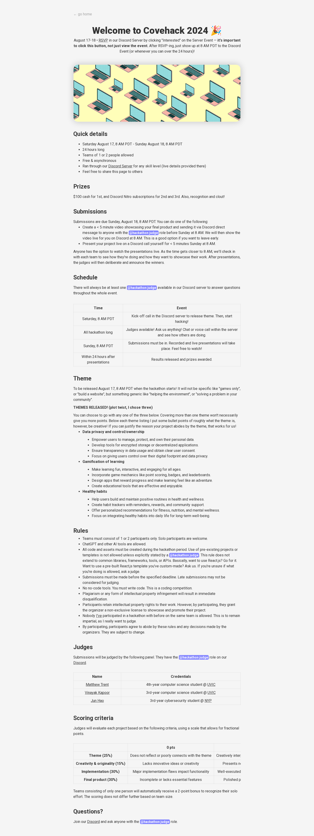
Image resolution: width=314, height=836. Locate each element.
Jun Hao (97, 700)
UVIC (211, 684)
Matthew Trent (97, 684)
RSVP (103, 40)
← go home (82, 14)
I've (99, 616)
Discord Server (120, 166)
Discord (79, 663)
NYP (208, 700)
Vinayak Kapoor (97, 692)
